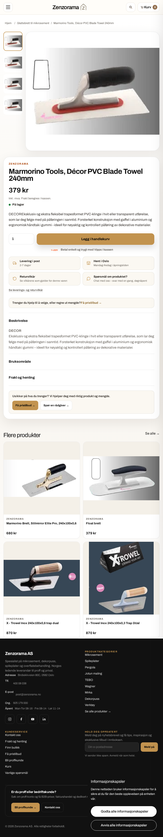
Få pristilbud (13, 754)
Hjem (8, 23)
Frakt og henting (22, 377)
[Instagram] (9, 719)
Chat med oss (102, 280)
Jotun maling (93, 673)
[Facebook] (21, 719)
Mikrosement (93, 654)
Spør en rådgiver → (56, 405)
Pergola (90, 667)
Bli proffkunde (14, 760)
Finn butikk (12, 747)
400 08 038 (19, 683)
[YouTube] (32, 719)
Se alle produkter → (98, 711)
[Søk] (130, 7)
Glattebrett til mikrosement (33, 23)
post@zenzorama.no (28, 694)
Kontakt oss (13, 735)
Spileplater (92, 661)
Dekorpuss (92, 698)
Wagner (90, 686)
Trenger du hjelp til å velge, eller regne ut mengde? (57, 302)
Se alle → (152, 433)
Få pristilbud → (25, 405)
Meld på (149, 747)
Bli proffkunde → (25, 807)
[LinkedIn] (44, 719)
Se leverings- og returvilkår (26, 290)
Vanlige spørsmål (16, 772)
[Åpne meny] (8, 7)
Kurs (8, 766)
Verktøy (90, 705)
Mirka (88, 692)
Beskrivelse (18, 320)
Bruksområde (20, 361)
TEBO (89, 680)
